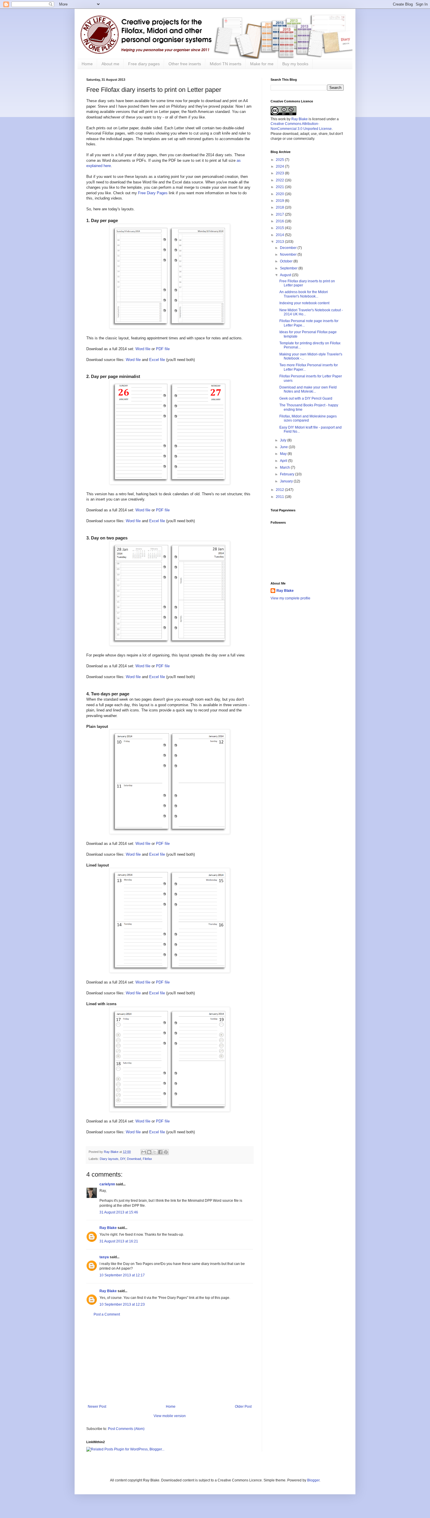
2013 (280, 242)
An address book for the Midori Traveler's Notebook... (303, 294)
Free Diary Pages (153, 193)
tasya (104, 1257)
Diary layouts (109, 1159)
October (286, 261)
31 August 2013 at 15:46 (118, 1212)
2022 (280, 180)
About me (110, 63)
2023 (280, 173)
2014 (280, 235)
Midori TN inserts (225, 63)
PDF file (163, 349)
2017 (280, 214)
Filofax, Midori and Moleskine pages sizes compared (308, 418)
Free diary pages (144, 63)
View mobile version (170, 1416)
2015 (280, 228)
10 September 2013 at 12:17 (122, 1275)
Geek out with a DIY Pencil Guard (305, 398)
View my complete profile (290, 598)
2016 (280, 221)
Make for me (262, 63)
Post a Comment (107, 1314)
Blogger (313, 1480)
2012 (280, 490)
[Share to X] (155, 1152)
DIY (122, 1159)
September (289, 268)
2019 (280, 201)
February (287, 474)
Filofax (147, 1159)
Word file (142, 349)
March (285, 467)
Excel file (157, 359)
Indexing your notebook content (304, 303)
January (287, 481)
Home (87, 63)
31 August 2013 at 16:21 (118, 1241)
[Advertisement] (170, 1360)
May (284, 454)
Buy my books (295, 63)
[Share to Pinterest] (166, 1152)
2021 (280, 187)
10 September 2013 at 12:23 (122, 1304)
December (288, 248)
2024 (280, 166)
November (288, 254)
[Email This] (144, 1152)
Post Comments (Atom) (126, 1429)
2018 (280, 207)
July (283, 440)
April (284, 461)
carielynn (107, 1184)
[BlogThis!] (149, 1152)
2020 (280, 194)
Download (134, 1159)
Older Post (243, 1406)
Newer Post (97, 1406)
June (284, 447)
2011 (280, 497)
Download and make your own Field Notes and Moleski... (308, 389)
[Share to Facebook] (160, 1152)
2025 (280, 160)
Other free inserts (184, 63)
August (286, 275)
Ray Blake (108, 1228)
